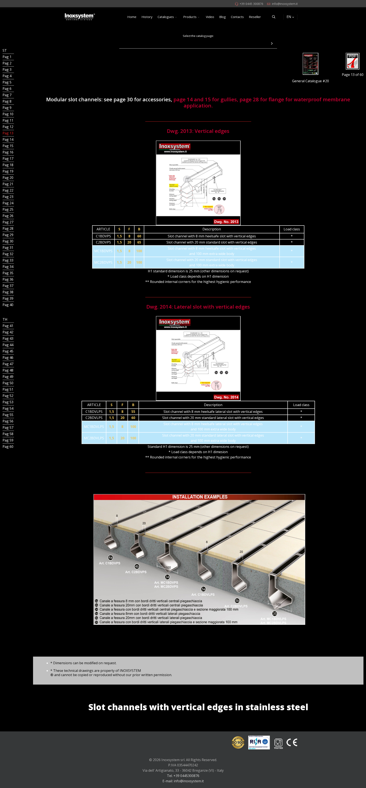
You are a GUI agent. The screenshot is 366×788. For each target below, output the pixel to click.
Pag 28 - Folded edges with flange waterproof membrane (8, 228)
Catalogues (166, 17)
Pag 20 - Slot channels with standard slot (8, 177)
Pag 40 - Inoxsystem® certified (8, 304)
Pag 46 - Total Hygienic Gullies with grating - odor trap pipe (8, 357)
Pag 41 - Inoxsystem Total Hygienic (8, 325)
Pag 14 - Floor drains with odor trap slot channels (8, 139)
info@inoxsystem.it (285, 4)
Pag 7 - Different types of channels (8, 95)
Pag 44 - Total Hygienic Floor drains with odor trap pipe (8, 344)
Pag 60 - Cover (8, 446)
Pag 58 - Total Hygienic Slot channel (8, 434)
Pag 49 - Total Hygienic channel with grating (8, 376)
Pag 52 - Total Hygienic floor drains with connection (8, 395)
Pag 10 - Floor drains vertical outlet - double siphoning (8, 114)
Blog (222, 17)
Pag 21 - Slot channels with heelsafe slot (8, 184)
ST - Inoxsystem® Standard (8, 50)
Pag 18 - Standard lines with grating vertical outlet (8, 165)
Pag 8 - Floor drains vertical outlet (8, 101)
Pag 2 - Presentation (8, 63)
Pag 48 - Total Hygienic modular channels (8, 370)
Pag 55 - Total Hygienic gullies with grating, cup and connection (8, 414)
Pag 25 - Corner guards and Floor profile (8, 209)
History (146, 17)
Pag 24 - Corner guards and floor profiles (8, 203)
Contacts (237, 17)
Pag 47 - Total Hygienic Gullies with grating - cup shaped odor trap (8, 364)
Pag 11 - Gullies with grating (8, 120)
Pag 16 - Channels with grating (8, 152)
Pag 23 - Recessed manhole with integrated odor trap (8, 196)
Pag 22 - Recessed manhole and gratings (8, 190)
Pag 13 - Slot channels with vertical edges (8, 133)
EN (289, 16)
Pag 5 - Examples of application (8, 82)
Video (210, 17)
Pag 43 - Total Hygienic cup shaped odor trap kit (8, 338)
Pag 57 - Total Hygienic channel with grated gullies (8, 427)
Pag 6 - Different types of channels (8, 88)
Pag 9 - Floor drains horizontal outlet (8, 107)
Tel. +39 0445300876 (183, 775)
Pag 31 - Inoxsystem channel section (8, 247)
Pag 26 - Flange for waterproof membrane (8, 215)
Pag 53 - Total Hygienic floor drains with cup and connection (8, 402)
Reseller (255, 17)
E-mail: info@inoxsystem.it (183, 781)
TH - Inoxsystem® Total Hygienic (8, 319)
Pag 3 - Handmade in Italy (8, 69)
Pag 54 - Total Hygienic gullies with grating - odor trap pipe (8, 408)
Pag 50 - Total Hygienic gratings (8, 383)
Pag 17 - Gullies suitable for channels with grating (8, 158)
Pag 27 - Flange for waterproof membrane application (8, 222)
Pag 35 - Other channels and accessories (8, 273)
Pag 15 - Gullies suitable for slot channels (8, 145)
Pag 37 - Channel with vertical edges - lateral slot (8, 285)
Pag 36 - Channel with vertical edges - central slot (8, 279)
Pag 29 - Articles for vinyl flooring (8, 235)
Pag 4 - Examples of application (8, 76)
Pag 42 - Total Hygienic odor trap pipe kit (8, 332)
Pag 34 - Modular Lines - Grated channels (8, 266)
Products (190, 17)
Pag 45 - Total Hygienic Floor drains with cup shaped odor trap (8, 351)
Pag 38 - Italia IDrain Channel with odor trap (8, 292)
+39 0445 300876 (251, 4)
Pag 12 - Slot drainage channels (8, 126)
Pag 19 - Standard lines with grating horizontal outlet (8, 171)
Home (131, 17)
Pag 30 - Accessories (8, 241)
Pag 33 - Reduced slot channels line (8, 260)
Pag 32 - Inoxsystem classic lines (8, 254)
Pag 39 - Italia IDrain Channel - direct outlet (8, 298)
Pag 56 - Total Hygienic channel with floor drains (8, 421)
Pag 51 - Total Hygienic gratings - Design (8, 389)
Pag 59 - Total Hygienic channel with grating (8, 440)
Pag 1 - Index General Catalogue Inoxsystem (8, 56)
